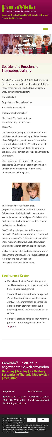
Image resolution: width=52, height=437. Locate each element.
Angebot (11, 326)
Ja (31, 419)
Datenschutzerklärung (22, 432)
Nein (43, 419)
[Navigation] (45, 29)
